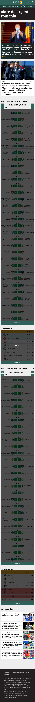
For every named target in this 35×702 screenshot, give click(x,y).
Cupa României (21, 6)
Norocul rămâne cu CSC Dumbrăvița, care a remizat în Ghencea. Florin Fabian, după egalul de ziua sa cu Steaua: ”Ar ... (12, 635)
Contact (6, 675)
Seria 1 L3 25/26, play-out (17, 372)
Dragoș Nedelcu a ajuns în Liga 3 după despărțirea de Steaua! (11, 615)
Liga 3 (9, 6)
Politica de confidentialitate (14, 673)
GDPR (27, 673)
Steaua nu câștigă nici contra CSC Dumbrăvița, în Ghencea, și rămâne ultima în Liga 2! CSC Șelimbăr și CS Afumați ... (12, 654)
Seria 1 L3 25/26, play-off (17, 105)
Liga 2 (4, 6)
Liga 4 (14, 6)
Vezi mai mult (17, 323)
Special (30, 6)
